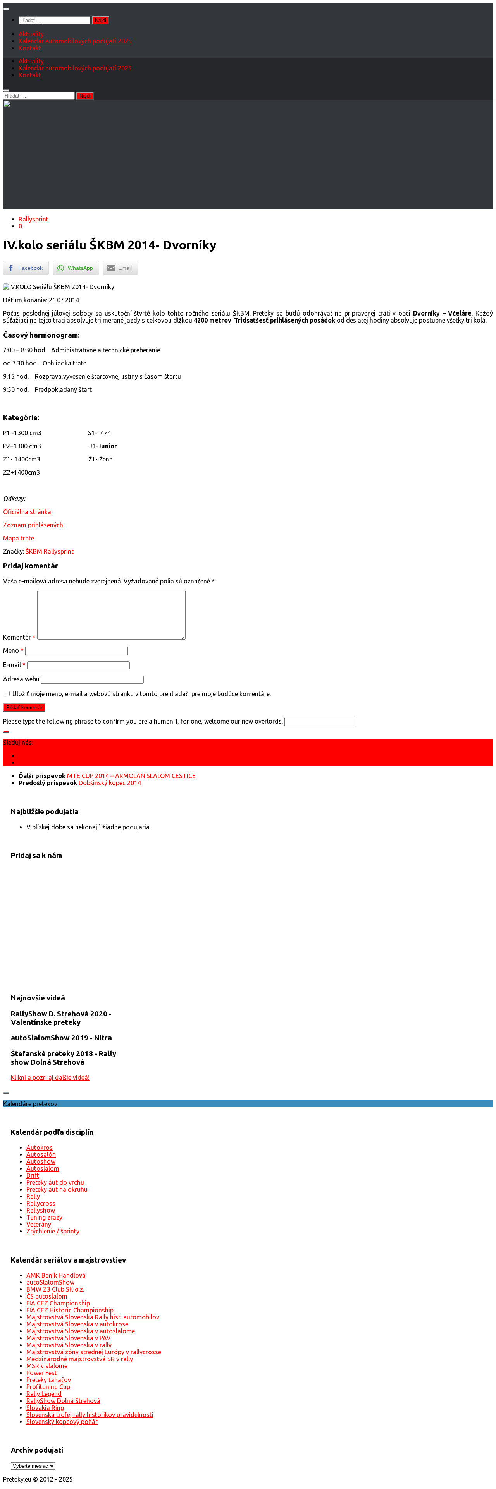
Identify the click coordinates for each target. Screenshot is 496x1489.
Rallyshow (40, 1210)
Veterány (38, 1224)
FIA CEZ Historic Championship (70, 1310)
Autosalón (41, 1154)
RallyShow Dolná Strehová (63, 1400)
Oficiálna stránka (27, 511)
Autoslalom (42, 1168)
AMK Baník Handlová (56, 1275)
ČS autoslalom (46, 1296)
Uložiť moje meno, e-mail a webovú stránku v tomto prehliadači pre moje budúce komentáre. (141, 693)
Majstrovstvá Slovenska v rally (69, 1344)
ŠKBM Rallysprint (50, 551)
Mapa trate (18, 538)
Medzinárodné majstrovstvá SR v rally (79, 1358)
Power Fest (41, 1372)
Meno (13, 650)
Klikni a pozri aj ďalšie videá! (50, 1077)
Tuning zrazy (44, 1217)
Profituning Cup (48, 1386)
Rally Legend (44, 1393)
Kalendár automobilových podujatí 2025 (75, 41)
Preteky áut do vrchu (55, 1182)
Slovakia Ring (45, 1407)
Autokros (39, 1147)
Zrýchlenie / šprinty (52, 1231)
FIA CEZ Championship (58, 1303)
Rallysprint (33, 219)
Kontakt (30, 48)
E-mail (14, 664)
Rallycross (40, 1203)
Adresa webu (21, 679)
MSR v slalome (46, 1365)
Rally (33, 1196)
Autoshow (40, 1161)
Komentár (19, 637)
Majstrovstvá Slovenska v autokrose (77, 1324)
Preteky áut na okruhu (57, 1189)
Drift (32, 1175)
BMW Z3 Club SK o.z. (55, 1289)
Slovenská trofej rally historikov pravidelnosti (89, 1414)
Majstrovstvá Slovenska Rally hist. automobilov (92, 1317)
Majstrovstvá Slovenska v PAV (68, 1338)
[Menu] (6, 9)
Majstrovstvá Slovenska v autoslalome (80, 1331)
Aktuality (31, 34)
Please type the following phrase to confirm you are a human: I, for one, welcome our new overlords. (143, 721)
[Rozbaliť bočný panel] (6, 732)
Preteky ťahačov (48, 1379)
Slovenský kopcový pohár (62, 1421)
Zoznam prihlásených (33, 524)
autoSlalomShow (50, 1282)
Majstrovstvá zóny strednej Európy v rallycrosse (93, 1351)
